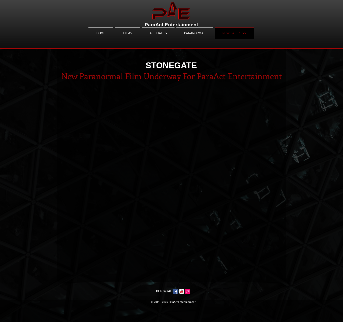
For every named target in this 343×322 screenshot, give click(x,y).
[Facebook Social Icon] (175, 291)
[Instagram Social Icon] (187, 291)
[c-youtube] (181, 291)
